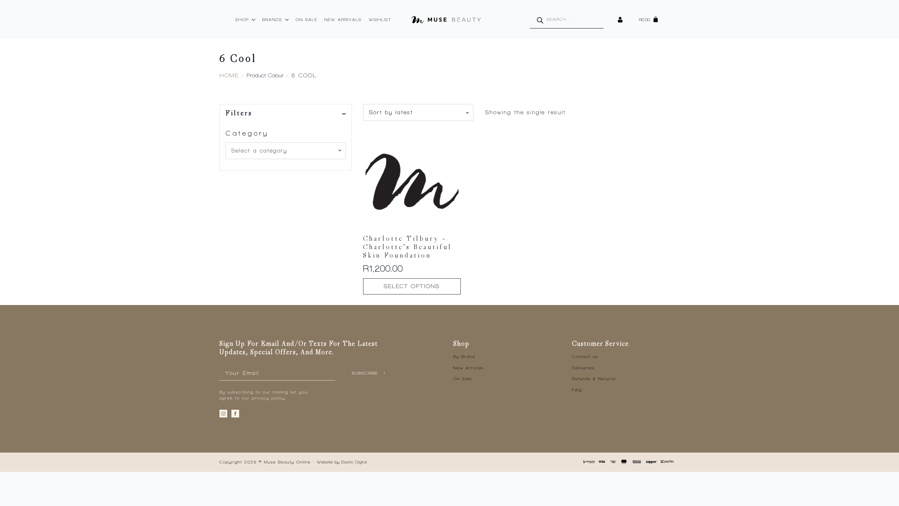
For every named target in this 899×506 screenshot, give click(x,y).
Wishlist (380, 20)
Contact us (585, 357)
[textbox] (282, 151)
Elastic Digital (354, 462)
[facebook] (235, 413)
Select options (412, 286)
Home (229, 75)
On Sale (306, 20)
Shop (242, 20)
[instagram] (223, 413)
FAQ (577, 390)
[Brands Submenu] (287, 20)
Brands (272, 20)
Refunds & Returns (594, 379)
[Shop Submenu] (254, 20)
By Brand (464, 357)
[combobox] (285, 150)
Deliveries (583, 368)
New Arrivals (343, 20)
